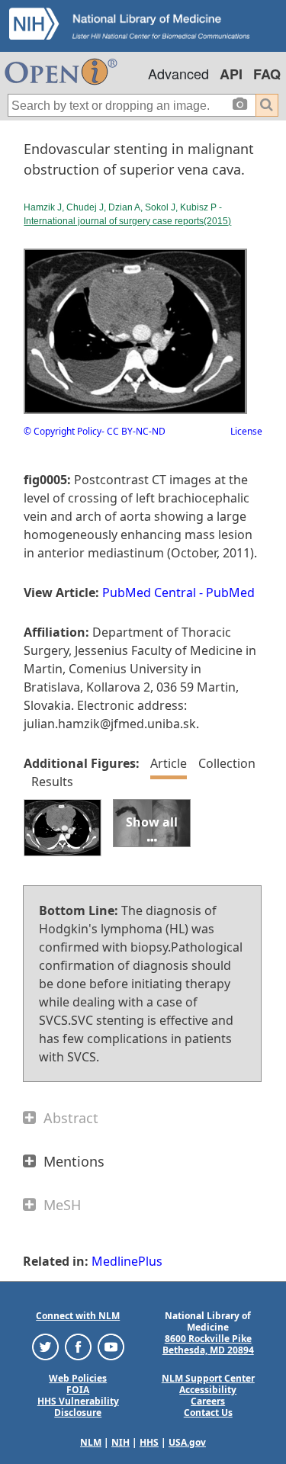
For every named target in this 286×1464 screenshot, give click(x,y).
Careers (208, 1401)
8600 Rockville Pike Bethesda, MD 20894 (208, 1344)
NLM (90, 1442)
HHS (149, 1442)
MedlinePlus (127, 1261)
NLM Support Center (208, 1378)
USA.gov (187, 1442)
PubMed (230, 592)
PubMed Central (149, 592)
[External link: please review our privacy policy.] (45, 1346)
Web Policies (78, 1378)
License (246, 431)
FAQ (267, 74)
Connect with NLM (78, 1315)
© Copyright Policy (62, 431)
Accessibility (207, 1389)
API (231, 74)
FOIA (77, 1389)
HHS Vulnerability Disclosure (78, 1407)
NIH (120, 1442)
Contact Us (208, 1412)
